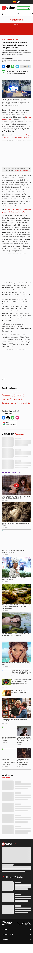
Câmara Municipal (19, 392)
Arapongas (14, 14)
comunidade (19, 395)
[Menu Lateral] (2, 14)
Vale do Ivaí (21, 14)
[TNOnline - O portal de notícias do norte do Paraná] (8, 8)
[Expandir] (30, 939)
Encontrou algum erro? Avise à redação (16, 403)
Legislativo (17, 399)
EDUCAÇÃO (6, 399)
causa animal (7, 395)
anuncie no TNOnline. (21, 170)
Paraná (27, 14)
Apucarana (7, 14)
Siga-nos (24, 66)
